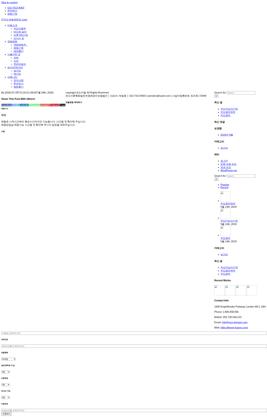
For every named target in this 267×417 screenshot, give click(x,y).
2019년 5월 (226, 135)
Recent (224, 187)
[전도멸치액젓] (225, 200)
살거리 (224, 148)
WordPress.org (228, 170)
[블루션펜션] (252, 294)
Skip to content (9, 2)
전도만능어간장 (229, 109)
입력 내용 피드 (228, 164)
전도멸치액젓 (227, 112)
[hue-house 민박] (241, 294)
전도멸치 (225, 115)
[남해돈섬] (230, 294)
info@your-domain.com (234, 322)
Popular (224, 184)
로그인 (224, 161)
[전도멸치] (225, 235)
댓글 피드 (225, 167)
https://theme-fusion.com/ (234, 327)
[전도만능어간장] (225, 218)
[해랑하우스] (219, 294)
